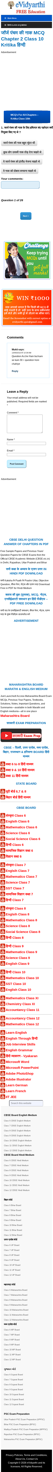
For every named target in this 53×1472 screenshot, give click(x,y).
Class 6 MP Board (12, 1330)
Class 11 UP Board (12, 1270)
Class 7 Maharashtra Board (15, 1295)
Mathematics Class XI (22, 998)
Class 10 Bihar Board (13, 1225)
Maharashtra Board (15, 716)
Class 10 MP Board (12, 1350)
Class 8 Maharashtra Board (15, 1300)
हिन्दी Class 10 (15, 972)
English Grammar (19, 1050)
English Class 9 (17, 964)
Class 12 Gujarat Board (14, 1404)
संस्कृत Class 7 (16, 865)
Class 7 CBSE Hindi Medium (16, 1165)
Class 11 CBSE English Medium (18, 1145)
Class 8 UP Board (11, 1255)
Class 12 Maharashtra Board (16, 1320)
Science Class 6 (18, 833)
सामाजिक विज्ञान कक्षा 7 (19, 894)
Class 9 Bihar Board (12, 1220)
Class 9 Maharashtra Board (15, 1305)
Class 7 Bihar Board (12, 1210)
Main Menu (12, 18)
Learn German (17, 1085)
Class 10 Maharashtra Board (16, 1310)
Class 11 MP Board (12, 1355)
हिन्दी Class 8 (15, 938)
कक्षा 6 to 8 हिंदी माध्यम (19, 764)
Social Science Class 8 (23, 932)
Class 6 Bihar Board (12, 1205)
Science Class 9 (18, 958)
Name (11, 439)
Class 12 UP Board (12, 1275)
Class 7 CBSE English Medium (17, 1126)
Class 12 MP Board (12, 1359)
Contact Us (32, 1459)
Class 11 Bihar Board (13, 1230)
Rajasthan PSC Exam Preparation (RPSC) (22, 1434)
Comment (13, 412)
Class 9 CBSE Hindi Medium (16, 1175)
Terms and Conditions (35, 1455)
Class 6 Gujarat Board (13, 1375)
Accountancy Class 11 (22, 1010)
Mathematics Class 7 (21, 876)
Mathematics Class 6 (21, 827)
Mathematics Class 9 (21, 952)
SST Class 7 (15, 888)
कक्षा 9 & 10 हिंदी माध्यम (20, 770)
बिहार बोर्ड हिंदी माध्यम (18, 797)
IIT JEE (11, 1097)
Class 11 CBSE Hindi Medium (16, 1185)
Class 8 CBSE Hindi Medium (16, 1170)
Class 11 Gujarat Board (14, 1399)
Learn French (16, 1091)
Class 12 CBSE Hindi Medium (17, 1190)
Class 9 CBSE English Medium (17, 1136)
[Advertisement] (26, 80)
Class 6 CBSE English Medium (17, 1121)
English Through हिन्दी (22, 1038)
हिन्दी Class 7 (15, 900)
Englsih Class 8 (17, 914)
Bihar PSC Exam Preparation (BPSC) (20, 1424)
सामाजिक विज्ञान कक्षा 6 (19, 850)
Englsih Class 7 (17, 871)
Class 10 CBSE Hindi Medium (17, 1180)
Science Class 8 (18, 926)
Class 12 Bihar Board (13, 1235)
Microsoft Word (17, 1062)
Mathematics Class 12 (22, 1024)
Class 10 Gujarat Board (14, 1394)
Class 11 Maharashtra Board (16, 1315)
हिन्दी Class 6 (15, 845)
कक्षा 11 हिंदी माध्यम (17, 776)
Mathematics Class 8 (21, 920)
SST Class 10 (16, 984)
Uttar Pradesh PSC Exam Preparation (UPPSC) (24, 1419)
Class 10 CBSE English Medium (18, 1140)
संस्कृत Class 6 (16, 815)
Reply (15, 371)
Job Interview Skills (20, 1044)
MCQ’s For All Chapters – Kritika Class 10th (24, 117)
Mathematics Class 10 (22, 978)
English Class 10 (18, 990)
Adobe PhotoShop (19, 1073)
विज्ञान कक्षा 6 (13, 856)
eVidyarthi (32, 1462)
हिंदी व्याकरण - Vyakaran (21, 1056)
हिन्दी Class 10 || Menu (17, 25)
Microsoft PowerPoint (22, 1068)
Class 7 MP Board (12, 1335)
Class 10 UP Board (12, 1265)
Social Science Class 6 (23, 839)
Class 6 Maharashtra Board (15, 1290)
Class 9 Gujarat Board (13, 1389)
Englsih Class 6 (17, 821)
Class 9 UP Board (11, 1260)
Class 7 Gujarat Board (13, 1380)
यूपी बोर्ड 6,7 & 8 (16, 791)
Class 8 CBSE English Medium (17, 1131)
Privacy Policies (14, 1455)
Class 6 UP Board (11, 1245)
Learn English (16, 1032)
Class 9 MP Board (12, 1345)
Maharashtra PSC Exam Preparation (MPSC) (23, 1439)
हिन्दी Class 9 (15, 946)
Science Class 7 (18, 882)
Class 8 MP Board (12, 1340)
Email (10, 450)
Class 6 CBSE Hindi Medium (16, 1160)
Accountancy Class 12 (22, 1018)
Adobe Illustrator (18, 1079)
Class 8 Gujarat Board (13, 1384)
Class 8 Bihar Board (12, 1215)
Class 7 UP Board (11, 1250)
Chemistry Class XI (20, 1004)
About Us (20, 1459)
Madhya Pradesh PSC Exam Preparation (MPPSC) (26, 1429)
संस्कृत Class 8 (16, 908)
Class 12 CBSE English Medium (18, 1150)
